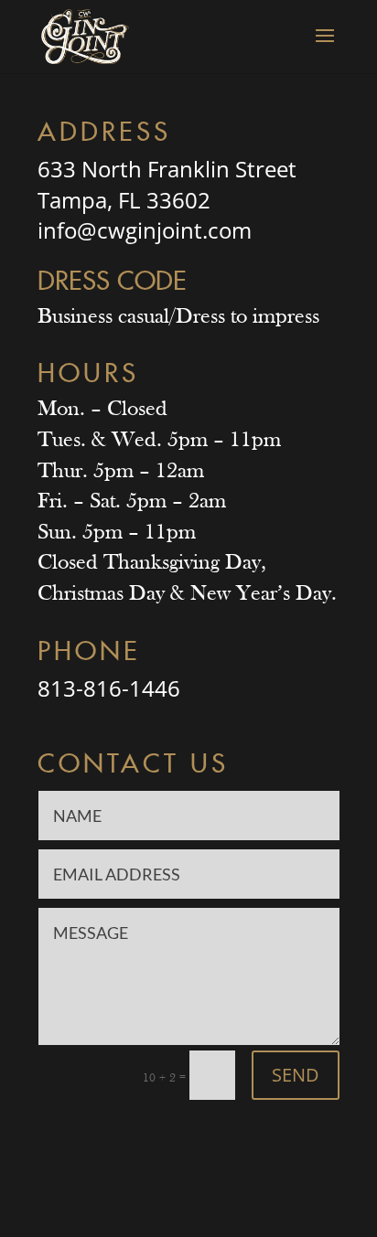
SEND (295, 1074)
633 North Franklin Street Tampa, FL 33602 (167, 184)
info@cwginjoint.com (145, 230)
